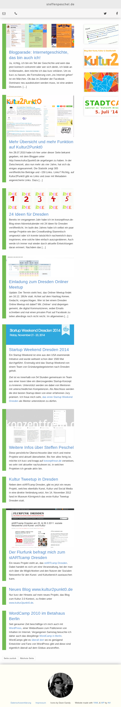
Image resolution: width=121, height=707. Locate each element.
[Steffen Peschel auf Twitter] (100, 13)
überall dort (38, 640)
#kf (109, 703)
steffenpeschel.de (60, 4)
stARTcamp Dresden (55, 563)
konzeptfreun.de (52, 460)
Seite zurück (10, 658)
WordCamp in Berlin (50, 636)
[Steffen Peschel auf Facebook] (112, 13)
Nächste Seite (27, 658)
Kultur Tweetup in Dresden (33, 479)
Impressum (41, 703)
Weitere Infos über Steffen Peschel (41, 447)
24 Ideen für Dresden (29, 214)
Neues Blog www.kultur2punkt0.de (41, 589)
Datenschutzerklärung (21, 703)
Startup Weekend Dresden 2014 (39, 349)
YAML (96, 703)
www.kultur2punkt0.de (21, 602)
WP (102, 703)
